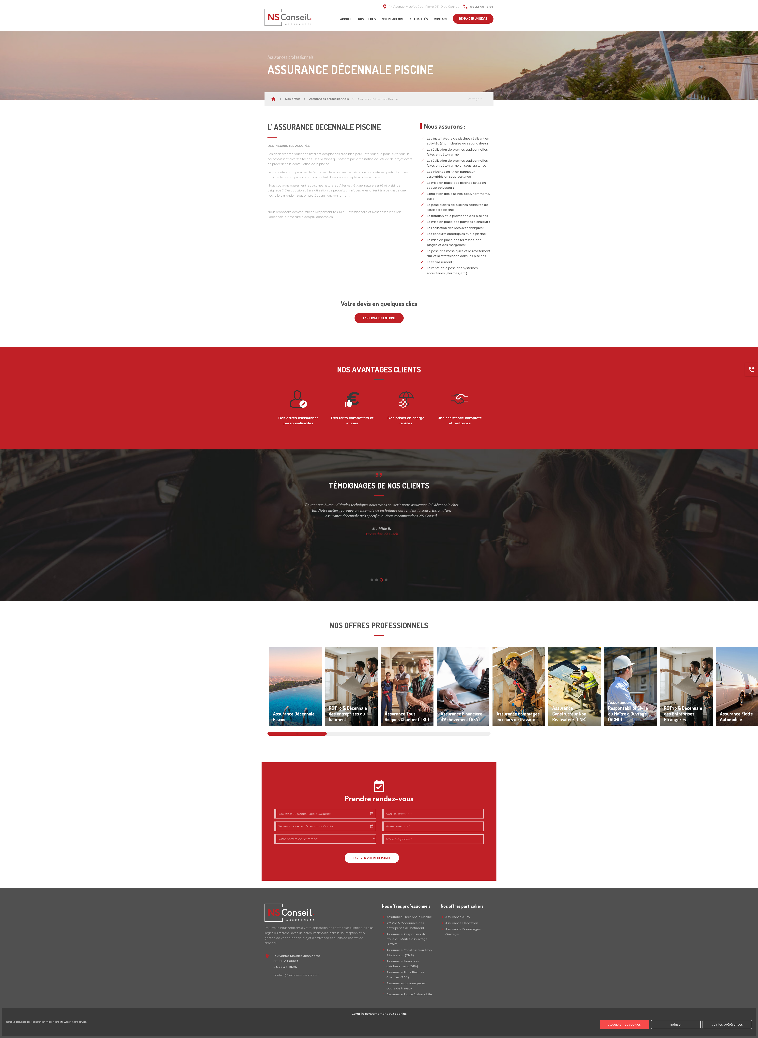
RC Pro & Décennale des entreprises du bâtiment (405, 925)
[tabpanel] (379, 519)
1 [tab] (372, 580)
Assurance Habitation (461, 923)
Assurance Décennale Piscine (409, 917)
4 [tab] (386, 580)
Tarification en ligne (379, 318)
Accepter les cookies (624, 1024)
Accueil (346, 19)
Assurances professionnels (329, 99)
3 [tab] (381, 579)
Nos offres (367, 19)
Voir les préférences (727, 1024)
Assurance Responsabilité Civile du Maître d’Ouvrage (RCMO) (407, 939)
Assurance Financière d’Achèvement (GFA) (403, 963)
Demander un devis (473, 19)
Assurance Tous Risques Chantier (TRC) (405, 974)
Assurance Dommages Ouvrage (463, 931)
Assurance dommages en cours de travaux (406, 985)
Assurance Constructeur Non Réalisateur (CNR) (409, 952)
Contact (441, 19)
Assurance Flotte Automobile (409, 994)
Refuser (676, 1024)
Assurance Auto (457, 917)
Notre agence (393, 19)
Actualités (419, 19)
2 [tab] (376, 580)
